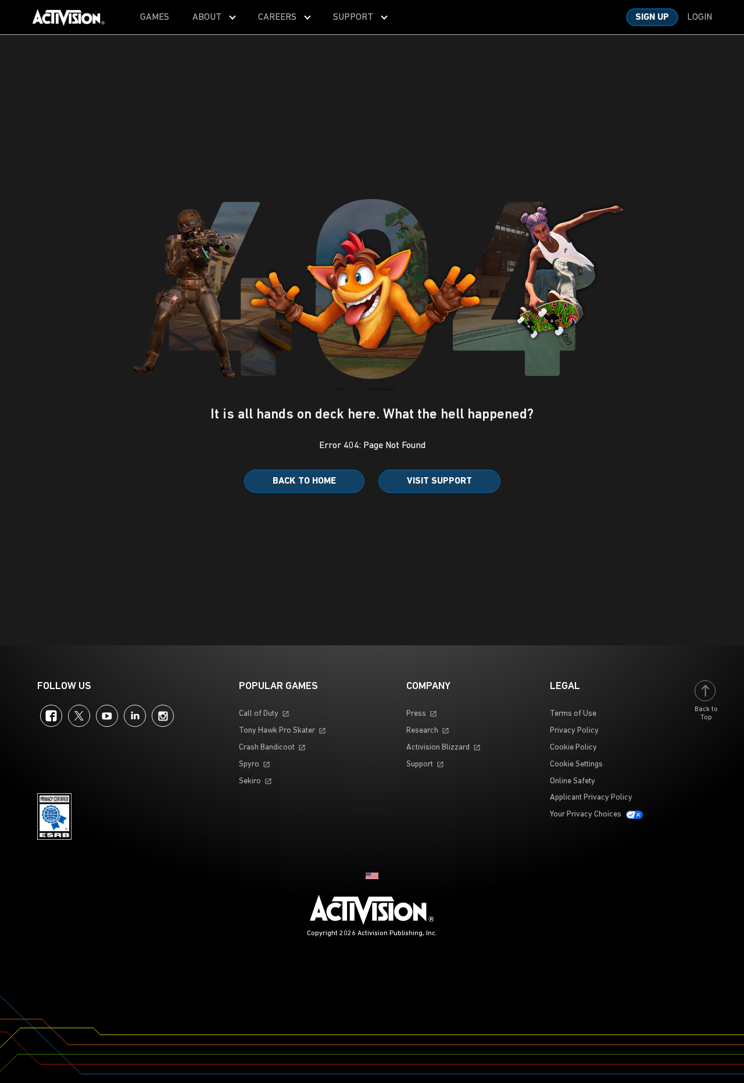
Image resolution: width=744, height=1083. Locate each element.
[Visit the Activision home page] (68, 17)
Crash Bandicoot (267, 747)
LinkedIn (135, 716)
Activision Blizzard (438, 747)
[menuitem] (154, 17)
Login (699, 17)
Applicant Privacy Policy (591, 797)
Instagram (163, 716)
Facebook (51, 716)
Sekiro (250, 781)
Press (416, 713)
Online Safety (572, 781)
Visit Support (439, 481)
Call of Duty (258, 713)
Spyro (249, 764)
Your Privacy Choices (585, 814)
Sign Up (652, 17)
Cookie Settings (576, 764)
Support (419, 764)
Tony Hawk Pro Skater (277, 730)
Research (422, 730)
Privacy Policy (574, 730)
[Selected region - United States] (372, 876)
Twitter (79, 716)
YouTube (107, 716)
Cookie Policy (573, 747)
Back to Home (304, 481)
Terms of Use (573, 713)
